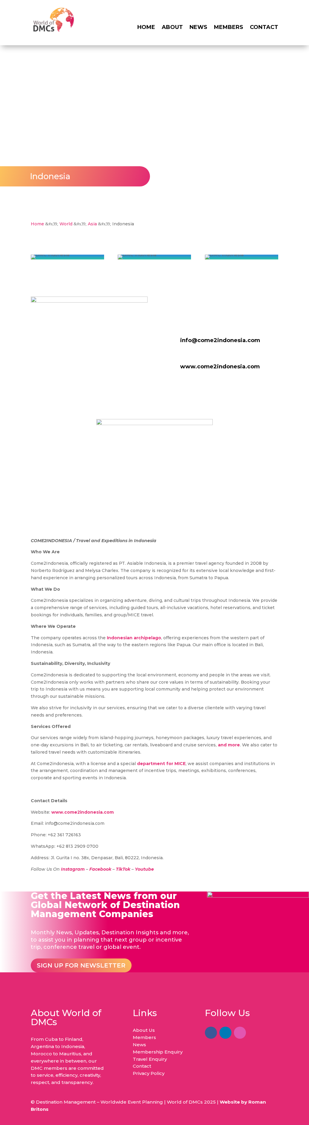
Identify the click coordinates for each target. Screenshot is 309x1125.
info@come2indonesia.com (220, 340)
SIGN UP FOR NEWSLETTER (81, 965)
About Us (144, 1030)
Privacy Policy (148, 1073)
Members (228, 27)
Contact (264, 27)
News (198, 27)
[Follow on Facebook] (211, 1033)
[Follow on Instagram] (240, 1033)
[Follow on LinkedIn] (225, 1033)
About (172, 27)
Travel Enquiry (150, 1059)
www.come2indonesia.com (220, 366)
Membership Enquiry (158, 1052)
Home (146, 27)
